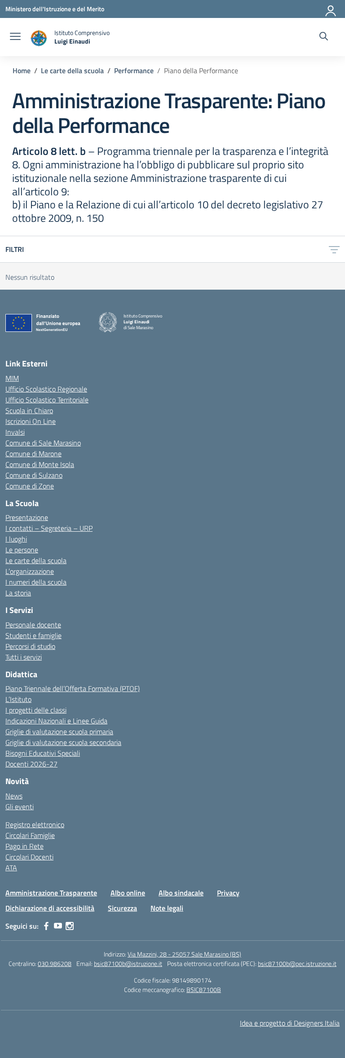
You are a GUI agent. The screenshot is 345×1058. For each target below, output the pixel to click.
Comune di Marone (33, 453)
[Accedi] (331, 9)
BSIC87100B (203, 989)
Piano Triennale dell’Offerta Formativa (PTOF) (72, 688)
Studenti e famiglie (33, 635)
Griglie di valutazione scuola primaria (59, 731)
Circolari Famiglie (30, 835)
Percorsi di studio (30, 646)
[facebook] (46, 926)
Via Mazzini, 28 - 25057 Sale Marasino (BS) (184, 954)
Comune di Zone (29, 486)
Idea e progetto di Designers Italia (290, 1023)
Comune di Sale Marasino (43, 442)
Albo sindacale (181, 892)
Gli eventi (19, 806)
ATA (11, 867)
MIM (12, 378)
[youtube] (58, 926)
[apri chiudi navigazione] (15, 37)
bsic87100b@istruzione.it (128, 963)
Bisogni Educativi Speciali (42, 753)
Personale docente (33, 624)
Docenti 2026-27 (31, 763)
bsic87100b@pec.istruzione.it (297, 963)
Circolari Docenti (29, 856)
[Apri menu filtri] (334, 249)
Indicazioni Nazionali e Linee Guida (56, 720)
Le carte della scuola (35, 560)
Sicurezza (122, 908)
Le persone (21, 549)
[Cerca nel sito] (324, 37)
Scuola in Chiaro (29, 410)
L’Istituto (18, 699)
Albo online (128, 892)
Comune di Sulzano (33, 475)
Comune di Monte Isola (39, 464)
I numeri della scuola (35, 582)
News (13, 795)
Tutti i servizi (23, 657)
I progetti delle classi (35, 710)
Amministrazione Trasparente (51, 892)
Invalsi (15, 432)
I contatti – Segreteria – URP (49, 528)
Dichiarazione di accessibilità (49, 908)
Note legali (166, 908)
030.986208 (54, 963)
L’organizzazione (29, 571)
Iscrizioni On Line (30, 421)
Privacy (228, 892)
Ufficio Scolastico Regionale (46, 389)
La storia (18, 592)
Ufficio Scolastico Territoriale (46, 399)
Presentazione (26, 517)
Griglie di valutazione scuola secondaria (63, 742)
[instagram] (70, 926)
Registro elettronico (34, 824)
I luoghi (16, 538)
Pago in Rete (24, 846)
